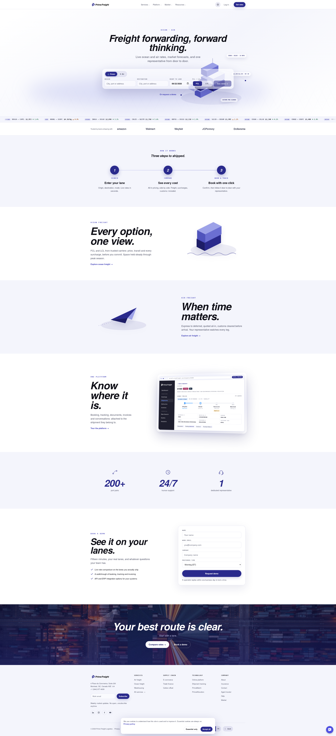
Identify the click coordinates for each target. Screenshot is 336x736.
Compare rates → (157, 644)
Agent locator (226, 692)
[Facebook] (104, 712)
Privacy (117, 729)
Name (184, 530)
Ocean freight (139, 684)
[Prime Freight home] (101, 4)
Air (122, 74)
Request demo (211, 573)
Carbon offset (168, 688)
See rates (222, 83)
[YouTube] (110, 712)
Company (185, 550)
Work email (186, 540)
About (223, 679)
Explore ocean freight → (102, 264)
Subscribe (123, 696)
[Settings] (217, 4)
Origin (107, 79)
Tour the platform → (100, 428)
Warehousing (139, 688)
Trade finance (168, 684)
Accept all (207, 729)
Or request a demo (168, 94)
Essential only (191, 729)
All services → (139, 692)
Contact (224, 688)
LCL (207, 83)
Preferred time (188, 560)
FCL (197, 83)
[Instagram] (98, 712)
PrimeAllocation (198, 692)
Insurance (225, 684)
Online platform (198, 679)
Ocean (111, 74)
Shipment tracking (199, 684)
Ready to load (176, 79)
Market (223, 700)
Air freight (137, 679)
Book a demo (180, 644)
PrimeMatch (196, 688)
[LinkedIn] (93, 712)
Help (223, 696)
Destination (142, 79)
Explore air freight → (190, 335)
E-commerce (168, 679)
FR (218, 729)
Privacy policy (129, 724)
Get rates (239, 4)
